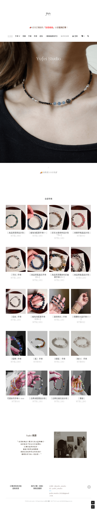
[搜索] (88, 36)
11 (63, 159)
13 (70, 159)
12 (66, 159)
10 (59, 159)
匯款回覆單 (37, 496)
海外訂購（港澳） (37, 493)
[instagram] (89, 494)
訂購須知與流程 (16, 493)
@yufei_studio (60, 493)
